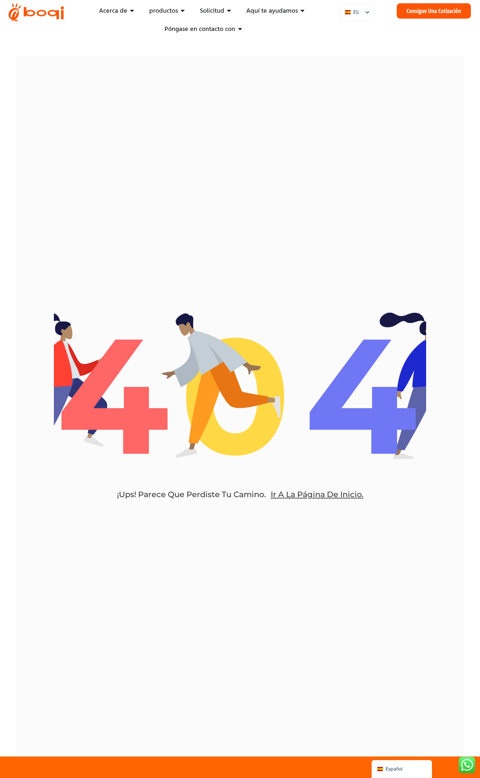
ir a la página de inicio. (317, 494)
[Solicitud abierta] (229, 11)
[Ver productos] (183, 11)
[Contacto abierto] (240, 29)
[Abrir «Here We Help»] (302, 11)
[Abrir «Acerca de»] (132, 11)
